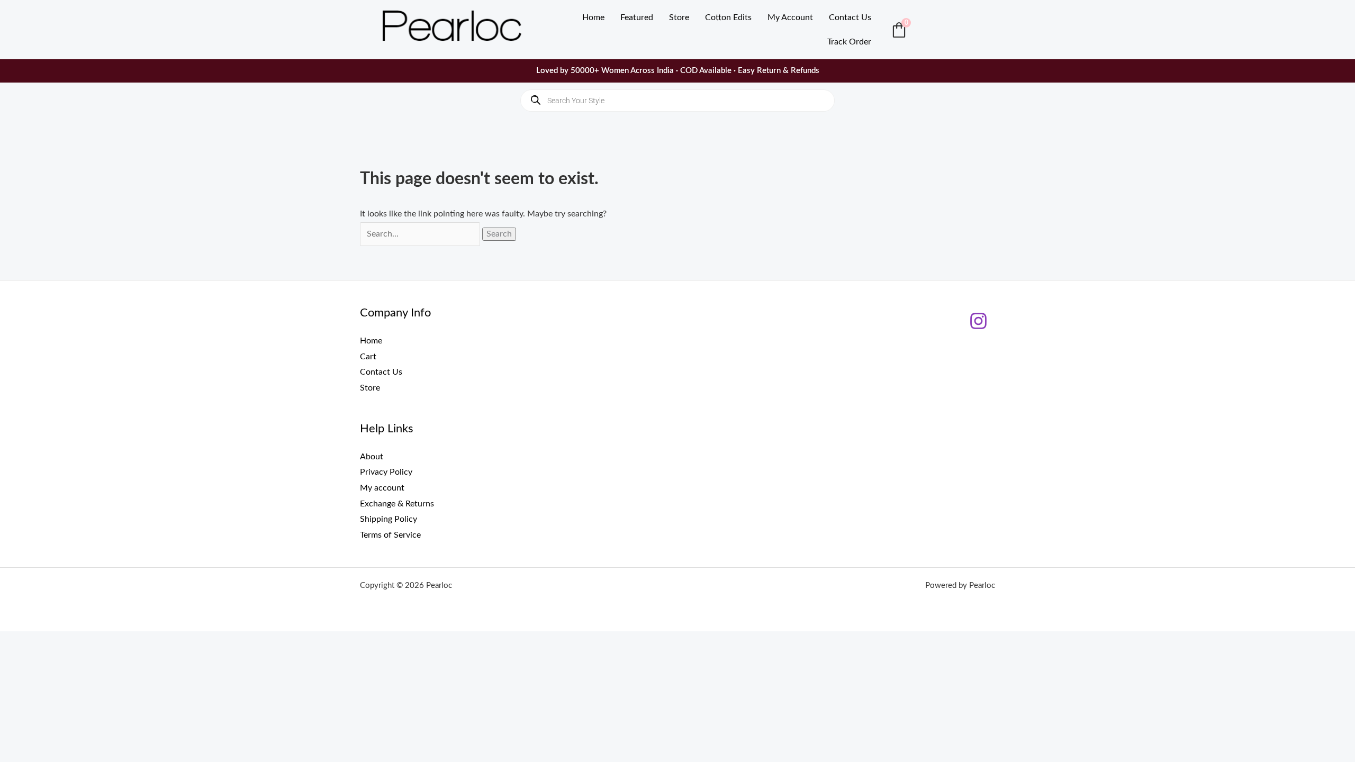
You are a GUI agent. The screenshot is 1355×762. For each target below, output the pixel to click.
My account (382, 488)
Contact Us (850, 17)
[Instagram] (978, 321)
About (371, 456)
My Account (790, 17)
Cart (368, 356)
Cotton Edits (728, 17)
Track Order (849, 42)
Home (593, 17)
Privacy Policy (386, 472)
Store (679, 17)
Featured (636, 17)
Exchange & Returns (397, 504)
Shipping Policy (388, 519)
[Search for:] (421, 234)
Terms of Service (390, 535)
